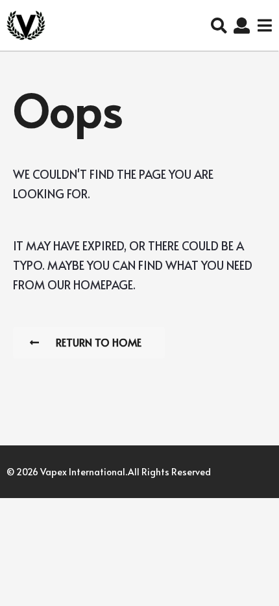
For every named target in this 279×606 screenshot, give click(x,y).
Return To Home (98, 342)
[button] (219, 25)
